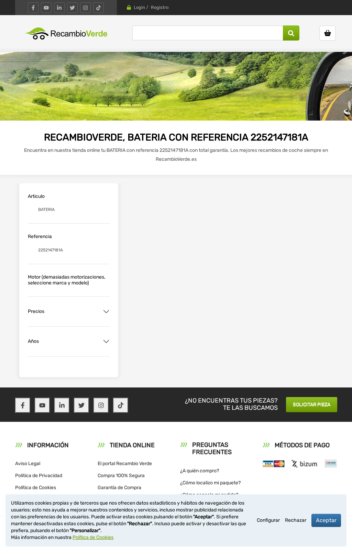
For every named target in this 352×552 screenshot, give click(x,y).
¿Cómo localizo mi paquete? (210, 483)
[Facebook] (33, 7)
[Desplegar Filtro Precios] (106, 311)
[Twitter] (72, 7)
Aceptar (326, 520)
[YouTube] (46, 7)
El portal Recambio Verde (125, 463)
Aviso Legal (27, 463)
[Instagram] (85, 7)
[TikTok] (98, 7)
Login (139, 7)
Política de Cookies (35, 488)
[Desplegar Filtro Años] (106, 341)
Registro (159, 7)
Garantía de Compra (119, 488)
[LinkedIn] (59, 7)
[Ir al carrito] (327, 33)
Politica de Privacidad (38, 475)
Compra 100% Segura (121, 475)
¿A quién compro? (199, 471)
